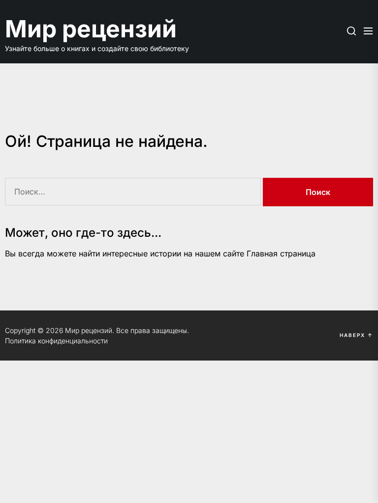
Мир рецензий (91, 28)
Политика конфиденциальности (56, 340)
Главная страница (281, 253)
